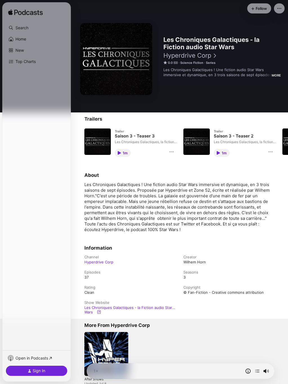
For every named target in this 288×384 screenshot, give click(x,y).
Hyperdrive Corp (187, 55)
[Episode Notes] (248, 371)
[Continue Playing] (257, 371)
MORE (276, 75)
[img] (25, 12)
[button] (36, 28)
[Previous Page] (79, 141)
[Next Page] (282, 141)
